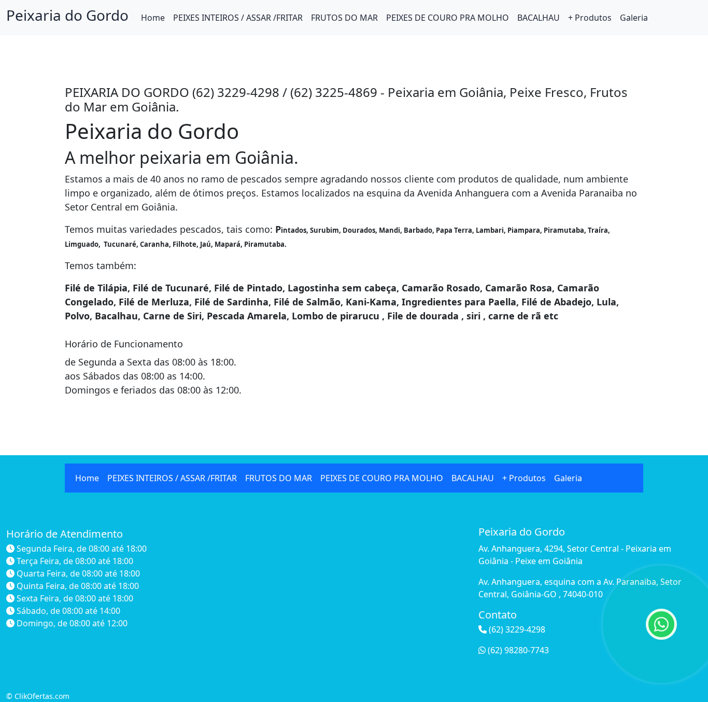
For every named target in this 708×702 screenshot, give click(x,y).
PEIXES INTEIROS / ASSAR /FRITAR (238, 17)
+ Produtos (590, 17)
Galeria (634, 17)
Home (153, 17)
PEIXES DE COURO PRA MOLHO (447, 17)
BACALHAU (538, 17)
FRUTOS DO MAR (344, 17)
